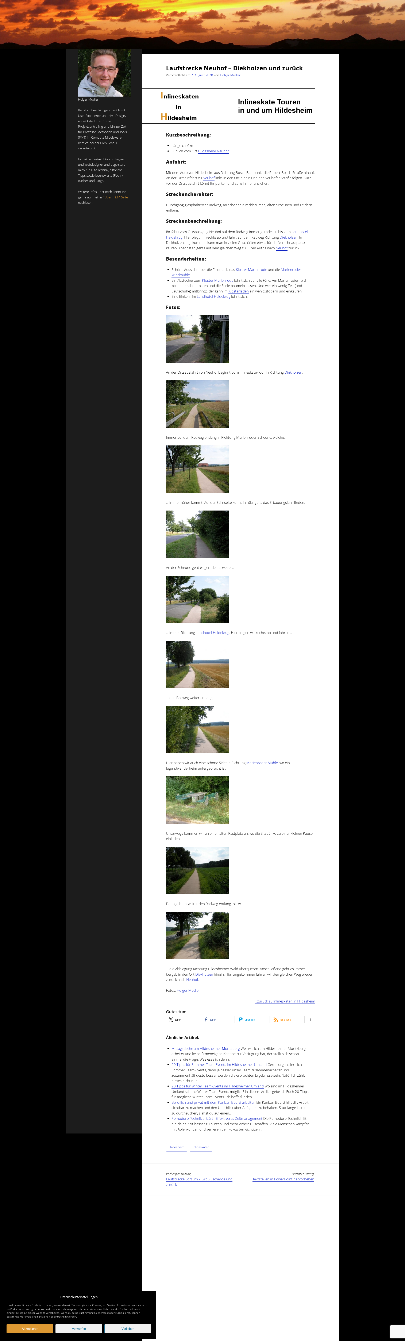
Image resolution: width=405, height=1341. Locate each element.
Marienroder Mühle (262, 762)
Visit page (202, 24)
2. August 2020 (202, 75)
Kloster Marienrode (251, 269)
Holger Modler (230, 75)
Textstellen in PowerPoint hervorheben (283, 1179)
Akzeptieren (30, 1328)
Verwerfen (79, 1328)
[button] (183, 1019)
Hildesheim (176, 1147)
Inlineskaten (201, 1147)
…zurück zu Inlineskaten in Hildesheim (285, 1001)
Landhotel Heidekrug (213, 296)
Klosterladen (238, 291)
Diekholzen (288, 237)
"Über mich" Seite (115, 197)
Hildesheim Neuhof (213, 151)
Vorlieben (128, 1328)
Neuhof (209, 177)
